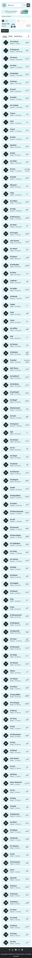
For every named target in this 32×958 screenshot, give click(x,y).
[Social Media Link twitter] (13, 950)
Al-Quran (8, 16)
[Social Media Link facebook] (9, 950)
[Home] (4, 5)
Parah (10, 36)
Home (3, 16)
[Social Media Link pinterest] (22, 950)
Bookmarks (5, 31)
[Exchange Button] (28, 36)
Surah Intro (18, 36)
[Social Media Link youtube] (16, 950)
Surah (5, 36)
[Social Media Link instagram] (19, 950)
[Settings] (28, 5)
